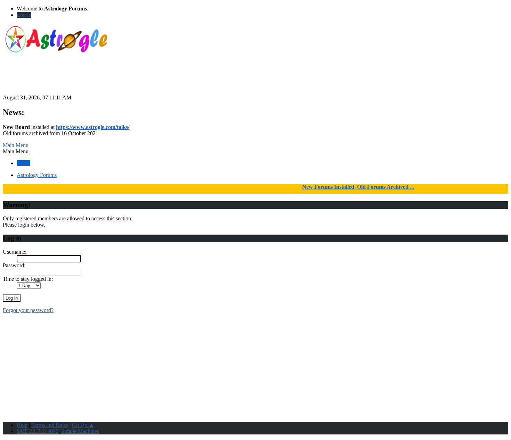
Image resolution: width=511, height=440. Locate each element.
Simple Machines (80, 431)
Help (22, 425)
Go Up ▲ (83, 425)
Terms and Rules (49, 425)
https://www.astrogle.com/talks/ (92, 127)
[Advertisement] (255, 79)
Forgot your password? (28, 310)
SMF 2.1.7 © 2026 (37, 431)
